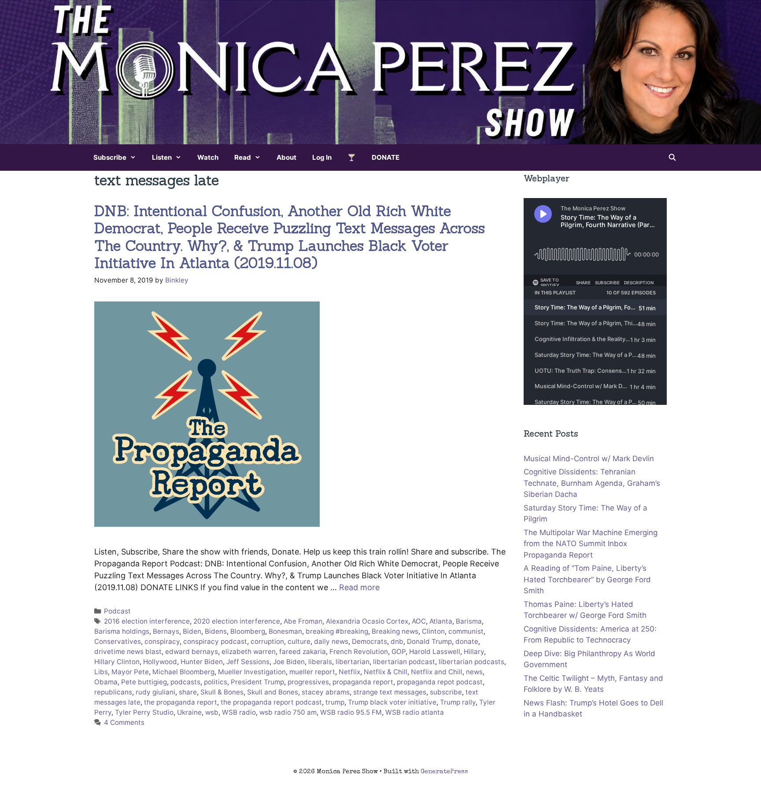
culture (299, 641)
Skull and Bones (272, 692)
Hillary (474, 651)
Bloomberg (247, 631)
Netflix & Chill (385, 672)
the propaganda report (180, 702)
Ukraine (189, 712)
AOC (419, 621)
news (474, 672)
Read (242, 157)
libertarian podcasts (471, 661)
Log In (322, 157)
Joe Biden (289, 661)
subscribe (446, 692)
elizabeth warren (249, 651)
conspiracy (162, 641)
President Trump (257, 682)
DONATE (385, 157)
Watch (207, 157)
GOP (399, 651)
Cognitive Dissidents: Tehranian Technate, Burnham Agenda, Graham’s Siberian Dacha (592, 483)
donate (466, 641)
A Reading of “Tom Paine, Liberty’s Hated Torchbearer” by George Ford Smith (587, 579)
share (188, 692)
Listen (162, 157)
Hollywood (160, 661)
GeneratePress (444, 771)
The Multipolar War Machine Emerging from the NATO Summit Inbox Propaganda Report (591, 543)
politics (215, 682)
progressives (308, 682)
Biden (192, 631)
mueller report (312, 672)
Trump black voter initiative (392, 702)
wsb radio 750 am (288, 712)
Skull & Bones (222, 692)
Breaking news (395, 631)
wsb (211, 712)
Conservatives (117, 641)
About (286, 157)
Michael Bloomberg (183, 672)
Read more (359, 587)
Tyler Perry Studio (144, 712)
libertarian (352, 661)
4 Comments (124, 722)
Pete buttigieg (144, 682)
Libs (101, 672)
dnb (397, 641)
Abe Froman (303, 621)
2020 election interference (236, 621)
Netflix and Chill (436, 672)
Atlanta (440, 621)
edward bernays (191, 651)
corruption (267, 641)
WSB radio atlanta (414, 712)
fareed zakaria (302, 651)
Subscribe (109, 157)
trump (334, 702)
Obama (106, 682)
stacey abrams (326, 692)
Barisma (469, 621)
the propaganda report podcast (271, 702)
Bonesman (285, 631)
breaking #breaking (337, 631)
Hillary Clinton (117, 661)
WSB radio (239, 712)
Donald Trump (429, 641)
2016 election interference (147, 621)
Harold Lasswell (434, 651)
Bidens (216, 631)
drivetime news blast (128, 651)
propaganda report (362, 682)
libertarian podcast (404, 661)
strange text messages (389, 692)
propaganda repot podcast (440, 682)
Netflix (349, 672)
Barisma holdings (121, 631)
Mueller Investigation (252, 672)
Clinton (433, 631)
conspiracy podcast (215, 641)
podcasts (185, 682)
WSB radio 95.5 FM (351, 712)
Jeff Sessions (248, 661)
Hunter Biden (202, 661)
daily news (331, 641)
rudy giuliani (155, 692)
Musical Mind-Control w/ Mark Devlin (589, 458)
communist (466, 631)
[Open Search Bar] (672, 157)
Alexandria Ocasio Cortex (367, 621)
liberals (320, 661)
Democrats (369, 641)
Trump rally (458, 702)
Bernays (166, 631)
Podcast (117, 611)
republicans (113, 692)
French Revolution (358, 651)
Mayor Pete (130, 672)
